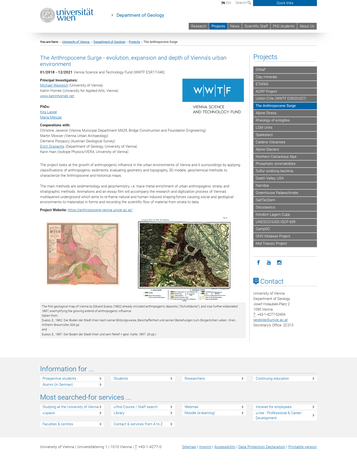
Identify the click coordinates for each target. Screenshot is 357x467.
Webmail (191, 407)
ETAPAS (262, 84)
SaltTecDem (265, 200)
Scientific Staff (256, 26)
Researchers (195, 378)
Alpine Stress (266, 113)
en (228, 3)
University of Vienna (76, 42)
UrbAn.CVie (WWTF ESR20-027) (281, 98)
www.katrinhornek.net (57, 96)
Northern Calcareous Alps (276, 156)
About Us (307, 26)
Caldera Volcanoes (270, 142)
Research (198, 26)
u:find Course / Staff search (136, 407)
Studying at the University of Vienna (70, 407)
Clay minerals (266, 77)
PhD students (284, 26)
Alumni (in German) (57, 384)
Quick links (285, 3)
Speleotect (264, 135)
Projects (218, 26)
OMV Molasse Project (273, 236)
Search (241, 2)
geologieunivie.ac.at (270, 320)
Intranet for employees (274, 407)
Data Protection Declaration (261, 446)
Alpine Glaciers (267, 149)
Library (119, 413)
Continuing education (272, 378)
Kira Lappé (48, 112)
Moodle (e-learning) (200, 413)
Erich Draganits (52, 146)
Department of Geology (140, 15)
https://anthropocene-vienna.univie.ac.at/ (100, 210)
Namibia (262, 185)
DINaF (261, 69)
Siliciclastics (265, 207)
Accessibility (225, 446)
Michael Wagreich (54, 85)
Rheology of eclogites (273, 120)
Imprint (205, 446)
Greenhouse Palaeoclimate (277, 193)
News (234, 26)
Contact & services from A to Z (138, 424)
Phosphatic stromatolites (276, 163)
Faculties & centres (57, 424)
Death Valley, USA (270, 178)
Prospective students (59, 378)
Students (121, 378)
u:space (48, 413)
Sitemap (189, 446)
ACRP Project (266, 91)
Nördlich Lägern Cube (273, 214)
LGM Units (264, 127)
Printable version (302, 446)
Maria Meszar (51, 117)
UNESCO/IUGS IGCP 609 (275, 222)
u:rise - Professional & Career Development (279, 415)
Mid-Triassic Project (271, 243)
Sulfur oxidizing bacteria (274, 171)
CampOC (263, 229)
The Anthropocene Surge (276, 106)
